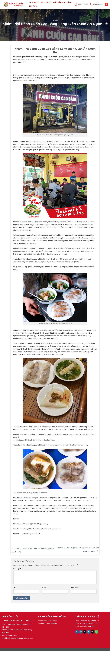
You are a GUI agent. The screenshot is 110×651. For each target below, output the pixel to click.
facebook (36, 534)
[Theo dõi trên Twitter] (88, 632)
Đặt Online (46, 2)
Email (44, 587)
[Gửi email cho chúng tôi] (92, 632)
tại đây (37, 493)
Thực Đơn (33, 2)
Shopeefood (42, 524)
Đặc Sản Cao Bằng (62, 2)
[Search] (106, 4)
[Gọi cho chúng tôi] (96, 632)
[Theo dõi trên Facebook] (77, 632)
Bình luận (17, 569)
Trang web (74, 587)
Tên (15, 587)
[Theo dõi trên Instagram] (80, 632)
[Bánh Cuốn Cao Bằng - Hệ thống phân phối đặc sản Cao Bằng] (13, 4)
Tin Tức (33, 6)
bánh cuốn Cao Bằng (27, 498)
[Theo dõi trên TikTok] (84, 632)
